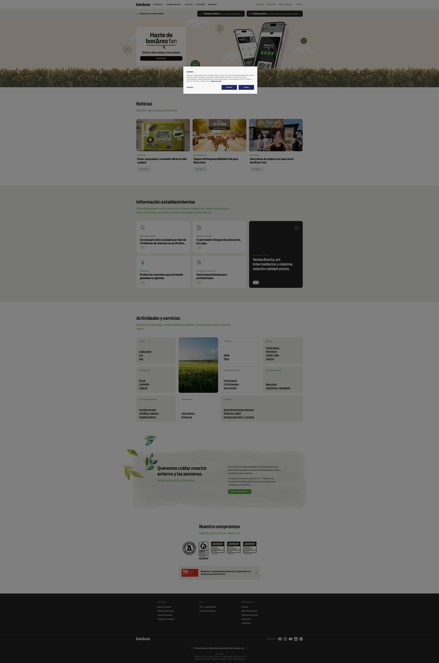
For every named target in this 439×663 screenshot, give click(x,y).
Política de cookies (216, 81)
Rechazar (229, 87)
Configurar (190, 87)
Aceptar (246, 87)
